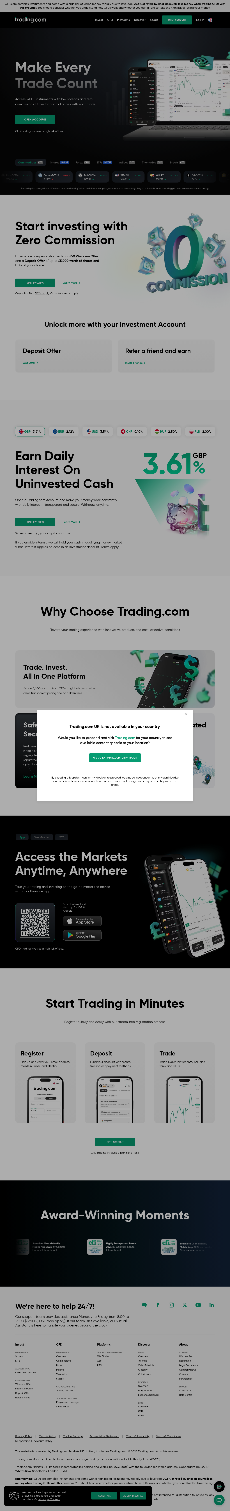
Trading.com (125, 738)
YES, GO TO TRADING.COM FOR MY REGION (115, 757)
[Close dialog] (186, 714)
